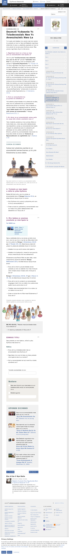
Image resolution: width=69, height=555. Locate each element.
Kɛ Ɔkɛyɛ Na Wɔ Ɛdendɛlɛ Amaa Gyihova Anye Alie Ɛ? (54, 91)
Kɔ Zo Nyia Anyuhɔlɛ (51, 144)
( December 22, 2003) (24, 462)
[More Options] (65, 8)
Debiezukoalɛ (33, 522)
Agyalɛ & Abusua (8, 523)
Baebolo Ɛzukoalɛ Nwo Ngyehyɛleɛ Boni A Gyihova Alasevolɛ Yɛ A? (25, 481)
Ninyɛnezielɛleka (6, 8)
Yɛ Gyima (33, 528)
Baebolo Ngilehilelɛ (9, 506)
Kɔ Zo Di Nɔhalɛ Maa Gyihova (54, 133)
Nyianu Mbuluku (21, 525)
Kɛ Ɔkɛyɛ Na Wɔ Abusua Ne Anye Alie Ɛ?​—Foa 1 (56, 78)
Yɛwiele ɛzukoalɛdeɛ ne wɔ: (17, 370)
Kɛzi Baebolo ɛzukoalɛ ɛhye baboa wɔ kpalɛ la (55, 52)
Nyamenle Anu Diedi (9, 530)
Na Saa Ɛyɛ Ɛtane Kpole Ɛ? (53, 128)
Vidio (19, 535)
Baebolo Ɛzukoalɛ (8, 515)
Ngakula (6, 528)
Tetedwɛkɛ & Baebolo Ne (10, 536)
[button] (25, 5)
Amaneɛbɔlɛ (33, 506)
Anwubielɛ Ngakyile (35, 530)
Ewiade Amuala (34, 532)
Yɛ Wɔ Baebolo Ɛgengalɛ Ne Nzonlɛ (54, 166)
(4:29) (25, 448)
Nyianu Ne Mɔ (34, 526)
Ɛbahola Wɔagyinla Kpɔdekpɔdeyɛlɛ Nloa (55, 138)
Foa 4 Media (49, 159)
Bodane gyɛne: (15, 393)
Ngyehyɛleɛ (20, 527)
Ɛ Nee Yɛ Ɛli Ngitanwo (35, 516)
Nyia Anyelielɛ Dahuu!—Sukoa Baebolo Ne (31, 8)
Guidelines (20, 531)
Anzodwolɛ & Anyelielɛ (10, 521)
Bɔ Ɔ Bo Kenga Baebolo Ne (52, 163)
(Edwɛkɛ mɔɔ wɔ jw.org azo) (25, 418)
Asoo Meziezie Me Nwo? (52, 152)
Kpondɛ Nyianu (47, 512)
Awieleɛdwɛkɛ (50, 155)
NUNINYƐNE (56, 47)
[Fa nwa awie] (62, 8)
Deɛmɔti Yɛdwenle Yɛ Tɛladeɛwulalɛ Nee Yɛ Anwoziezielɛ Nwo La (52, 98)
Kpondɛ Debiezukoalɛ (58, 510)
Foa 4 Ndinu (49, 148)
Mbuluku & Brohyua (16, 8)
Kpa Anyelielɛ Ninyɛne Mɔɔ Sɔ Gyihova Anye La (54, 106)
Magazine (20, 523)
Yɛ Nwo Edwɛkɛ (34, 510)
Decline (10, 552)
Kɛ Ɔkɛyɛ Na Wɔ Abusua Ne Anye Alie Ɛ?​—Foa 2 (56, 84)
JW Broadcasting (22, 533)
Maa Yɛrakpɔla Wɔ (34, 514)
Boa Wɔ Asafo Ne (50, 118)
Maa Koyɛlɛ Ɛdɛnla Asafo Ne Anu (55, 123)
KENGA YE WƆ (62, 12)
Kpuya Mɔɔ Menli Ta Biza (36, 512)
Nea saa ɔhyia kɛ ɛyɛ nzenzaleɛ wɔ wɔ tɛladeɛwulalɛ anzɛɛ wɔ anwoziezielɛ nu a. (23, 387)
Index (19, 529)
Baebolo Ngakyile (21, 509)
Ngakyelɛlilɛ (33, 524)
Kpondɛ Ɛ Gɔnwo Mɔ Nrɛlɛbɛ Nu (54, 72)
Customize (16, 552)
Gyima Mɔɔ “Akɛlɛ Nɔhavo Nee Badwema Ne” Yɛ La (54, 112)
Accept (4, 552)
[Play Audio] (59, 8)
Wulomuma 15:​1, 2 (12, 113)
